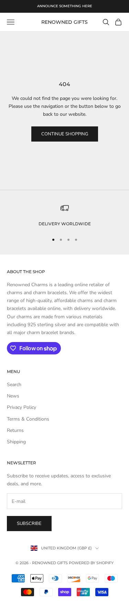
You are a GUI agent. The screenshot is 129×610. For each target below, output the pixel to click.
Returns (15, 430)
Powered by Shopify (91, 562)
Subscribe (29, 523)
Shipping (16, 441)
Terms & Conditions (28, 419)
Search (14, 384)
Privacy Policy (21, 407)
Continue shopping (64, 134)
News (13, 396)
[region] (64, 215)
